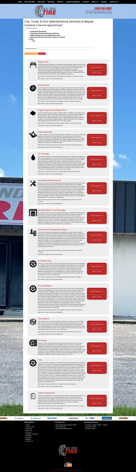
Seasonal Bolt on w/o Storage (51, 210)
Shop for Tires (30, 427)
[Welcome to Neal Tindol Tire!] (45, 11)
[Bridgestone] (50, 418)
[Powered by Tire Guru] (68, 464)
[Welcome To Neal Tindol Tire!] (68, 450)
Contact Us (29, 441)
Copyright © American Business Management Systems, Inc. (68, 470)
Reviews (28, 439)
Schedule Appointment (96, 67)
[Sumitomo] (12, 418)
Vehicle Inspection (46, 393)
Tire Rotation (43, 318)
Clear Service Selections (31, 53)
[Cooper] (67, 418)
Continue (41, 53)
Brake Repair (44, 85)
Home (28, 425)
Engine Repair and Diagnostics (52, 110)
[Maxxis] (100, 418)
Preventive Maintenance (49, 180)
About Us (28, 437)
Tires (40, 360)
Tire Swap (42, 340)
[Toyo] (29, 418)
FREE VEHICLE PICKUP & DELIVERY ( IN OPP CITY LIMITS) (47, 37)
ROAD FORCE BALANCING (38, 31)
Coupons (28, 436)
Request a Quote (96, 72)
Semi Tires (29, 430)
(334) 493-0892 (103, 8)
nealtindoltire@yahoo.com (64, 428)
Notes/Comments (30, 48)
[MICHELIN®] (116, 418)
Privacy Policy (68, 458)
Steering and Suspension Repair (53, 229)
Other (32, 40)
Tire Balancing (44, 261)
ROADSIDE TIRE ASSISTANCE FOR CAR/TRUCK (44, 33)
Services (28, 432)
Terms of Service (68, 461)
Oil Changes (43, 153)
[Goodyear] (83, 418)
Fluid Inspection (45, 132)
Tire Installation (45, 286)
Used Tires (29, 428)
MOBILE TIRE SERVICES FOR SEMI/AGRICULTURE (45, 35)
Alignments (43, 61)
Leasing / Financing (32, 434)
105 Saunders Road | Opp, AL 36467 (99, 11)
